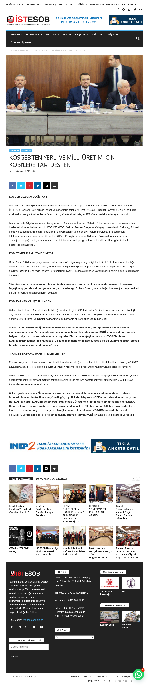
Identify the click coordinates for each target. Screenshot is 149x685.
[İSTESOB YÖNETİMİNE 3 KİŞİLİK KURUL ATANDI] (101, 493)
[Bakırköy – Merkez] (131, 617)
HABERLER (26, 151)
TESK (124, 591)
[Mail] (129, 9)
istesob (19, 171)
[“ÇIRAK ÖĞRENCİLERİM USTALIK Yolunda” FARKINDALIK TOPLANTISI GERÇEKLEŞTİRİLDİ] (74, 493)
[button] (138, 39)
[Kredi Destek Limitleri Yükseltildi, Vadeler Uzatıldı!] (21, 493)
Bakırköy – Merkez (127, 626)
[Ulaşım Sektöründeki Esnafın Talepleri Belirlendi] (47, 493)
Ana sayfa (13, 50)
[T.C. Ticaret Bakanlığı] (109, 583)
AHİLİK (95, 34)
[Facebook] (118, 9)
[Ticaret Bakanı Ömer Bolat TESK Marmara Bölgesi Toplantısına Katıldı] (128, 536)
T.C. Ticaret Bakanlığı (106, 593)
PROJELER (80, 34)
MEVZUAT (51, 34)
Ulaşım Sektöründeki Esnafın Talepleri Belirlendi (45, 510)
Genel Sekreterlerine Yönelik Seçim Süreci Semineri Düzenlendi (125, 512)
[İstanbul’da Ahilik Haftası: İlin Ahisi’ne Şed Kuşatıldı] (74, 536)
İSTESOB (75, 676)
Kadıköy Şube (107, 624)
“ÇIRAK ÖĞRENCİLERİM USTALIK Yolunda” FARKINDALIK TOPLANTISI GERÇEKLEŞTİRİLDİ (73, 513)
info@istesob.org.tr (33, 620)
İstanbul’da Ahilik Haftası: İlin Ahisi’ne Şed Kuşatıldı (74, 551)
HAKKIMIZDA (32, 34)
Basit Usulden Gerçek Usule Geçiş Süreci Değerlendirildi (100, 553)
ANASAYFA (16, 34)
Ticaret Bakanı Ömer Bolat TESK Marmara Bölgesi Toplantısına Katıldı (127, 553)
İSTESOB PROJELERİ (123, 681)
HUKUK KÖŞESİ (123, 676)
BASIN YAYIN (94, 681)
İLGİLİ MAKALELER (21, 478)
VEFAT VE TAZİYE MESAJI (19, 550)
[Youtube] (140, 9)
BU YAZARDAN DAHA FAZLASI (51, 478)
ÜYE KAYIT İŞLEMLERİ (54, 4)
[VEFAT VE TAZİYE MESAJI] (21, 536)
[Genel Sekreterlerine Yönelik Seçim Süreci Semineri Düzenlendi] (128, 493)
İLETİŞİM (110, 34)
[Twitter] (135, 9)
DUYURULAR (33, 4)
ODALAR (67, 34)
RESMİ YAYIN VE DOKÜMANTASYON (106, 4)
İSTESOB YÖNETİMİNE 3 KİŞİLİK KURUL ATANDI (97, 510)
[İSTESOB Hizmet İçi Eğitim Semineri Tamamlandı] (47, 536)
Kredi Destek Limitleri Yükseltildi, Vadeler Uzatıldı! (20, 509)
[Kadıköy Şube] (109, 617)
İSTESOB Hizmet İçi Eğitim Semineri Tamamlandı (47, 551)
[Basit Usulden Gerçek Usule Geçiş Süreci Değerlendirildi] (101, 536)
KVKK (130, 4)
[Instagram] (123, 9)
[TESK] (131, 583)
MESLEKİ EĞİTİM (77, 4)
